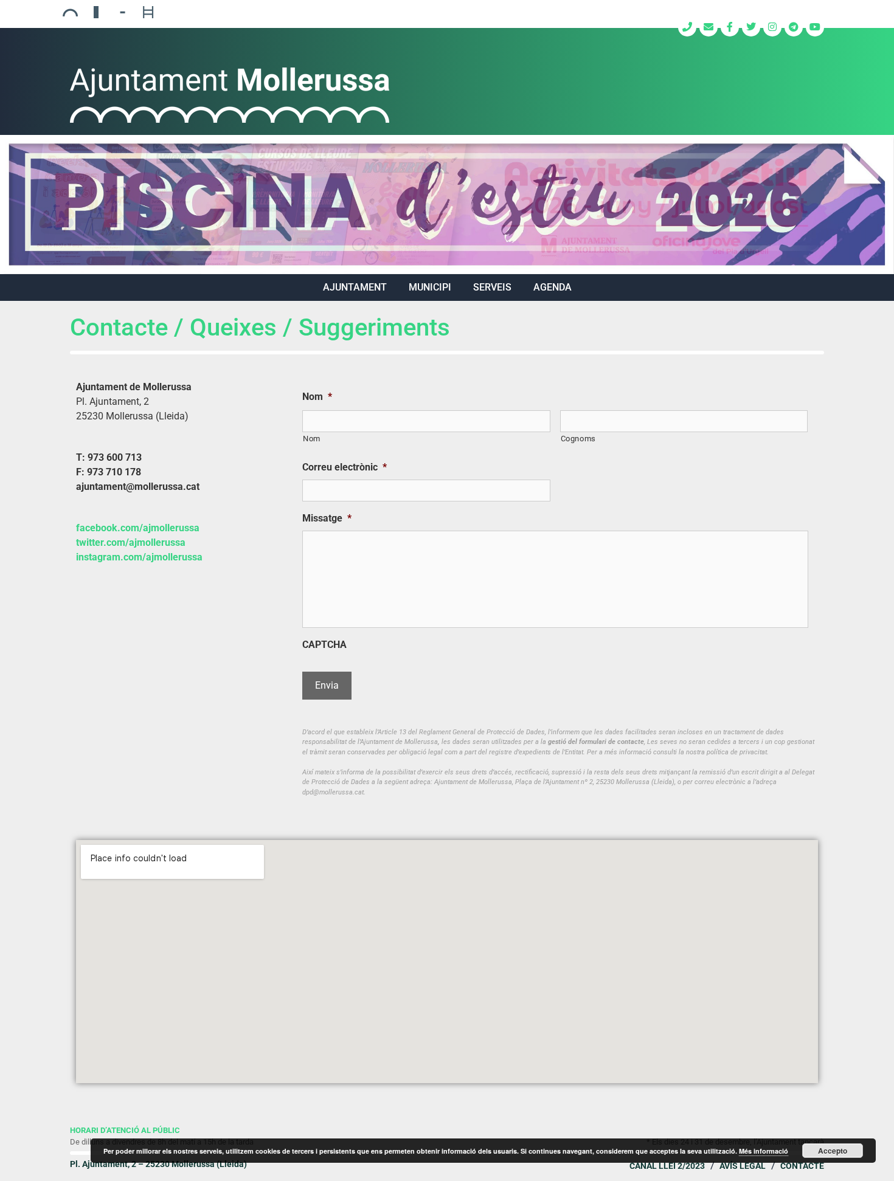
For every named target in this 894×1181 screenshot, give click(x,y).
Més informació (763, 1150)
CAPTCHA (324, 644)
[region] (447, 205)
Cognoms (579, 438)
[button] (447, 205)
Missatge (327, 518)
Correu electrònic (344, 467)
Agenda (552, 287)
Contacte (802, 1166)
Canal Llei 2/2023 (667, 1166)
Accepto (832, 1150)
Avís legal (742, 1166)
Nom (317, 396)
